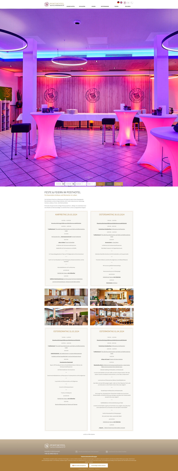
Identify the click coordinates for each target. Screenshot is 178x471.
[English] (121, 2)
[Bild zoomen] (66, 297)
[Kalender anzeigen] (63, 184)
